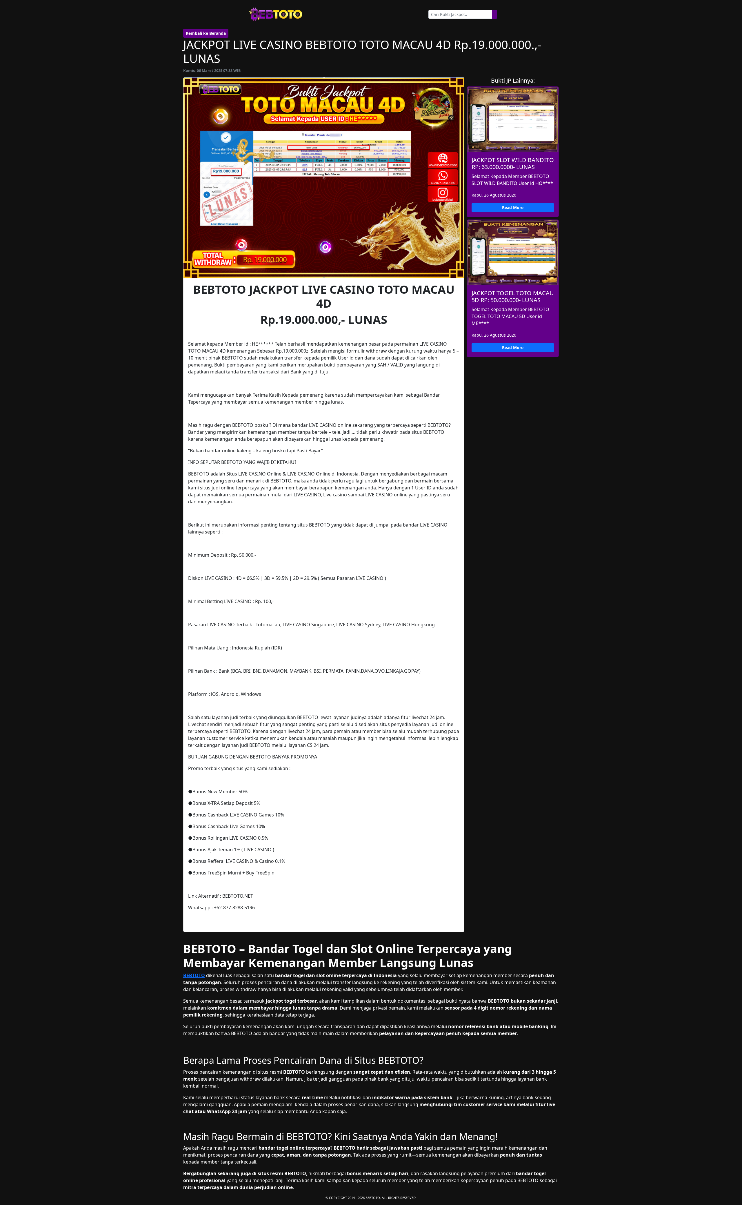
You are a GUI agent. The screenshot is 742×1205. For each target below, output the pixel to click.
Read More (512, 207)
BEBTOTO (194, 975)
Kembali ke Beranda (206, 33)
